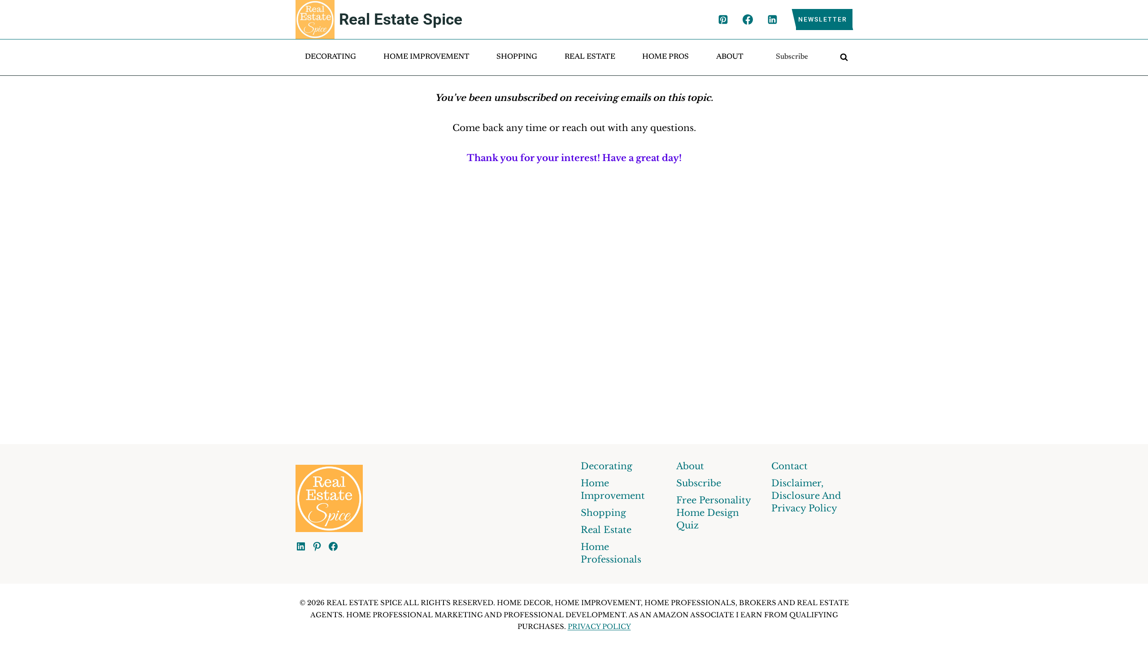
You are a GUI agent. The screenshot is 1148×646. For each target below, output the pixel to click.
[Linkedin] (772, 19)
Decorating (330, 57)
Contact (789, 466)
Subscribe (792, 57)
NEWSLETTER (822, 19)
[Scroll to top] (1124, 631)
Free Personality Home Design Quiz (713, 513)
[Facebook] (747, 19)
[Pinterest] (723, 19)
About (730, 57)
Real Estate (590, 57)
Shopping (516, 57)
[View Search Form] (844, 57)
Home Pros (665, 57)
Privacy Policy (599, 626)
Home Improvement (426, 57)
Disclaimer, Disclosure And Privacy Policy (806, 496)
